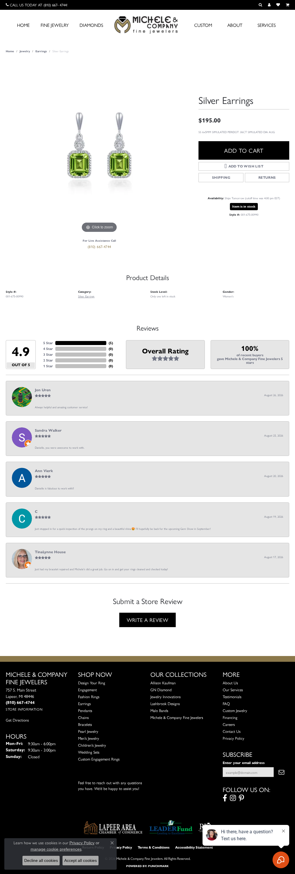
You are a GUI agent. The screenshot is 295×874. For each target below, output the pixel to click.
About (234, 25)
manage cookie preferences (56, 849)
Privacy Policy (233, 738)
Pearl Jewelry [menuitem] (88, 731)
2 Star (48, 360)
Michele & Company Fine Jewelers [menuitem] (176, 717)
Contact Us (232, 731)
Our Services (233, 689)
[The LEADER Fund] (171, 827)
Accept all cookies (80, 860)
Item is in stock (244, 206)
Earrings (41, 51)
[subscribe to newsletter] (281, 772)
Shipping (221, 177)
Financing (230, 717)
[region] (99, 147)
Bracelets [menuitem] (85, 724)
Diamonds (91, 25)
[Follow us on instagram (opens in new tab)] (233, 798)
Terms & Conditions (153, 847)
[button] (260, 5)
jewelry (25, 51)
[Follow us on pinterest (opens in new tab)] (241, 798)
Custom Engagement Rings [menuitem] (99, 759)
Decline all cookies (41, 860)
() (111, 343)
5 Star (48, 343)
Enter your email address (244, 763)
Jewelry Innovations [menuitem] (165, 696)
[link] (36, 5)
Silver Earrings (86, 296)
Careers (229, 724)
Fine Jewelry (55, 25)
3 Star (48, 354)
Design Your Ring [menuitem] (91, 682)
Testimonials (232, 696)
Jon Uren (43, 390)
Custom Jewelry (235, 710)
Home (23, 25)
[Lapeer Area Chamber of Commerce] (113, 827)
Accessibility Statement (194, 847)
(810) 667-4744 (99, 246)
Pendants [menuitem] (85, 710)
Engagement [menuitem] (87, 689)
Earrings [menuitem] (84, 703)
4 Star (48, 348)
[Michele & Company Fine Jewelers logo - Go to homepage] (147, 24)
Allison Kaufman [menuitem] (163, 682)
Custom (203, 25)
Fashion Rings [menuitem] (88, 696)
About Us (230, 682)
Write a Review (148, 619)
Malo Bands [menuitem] (159, 710)
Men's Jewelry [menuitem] (88, 738)
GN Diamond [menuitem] (161, 689)
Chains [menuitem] (83, 717)
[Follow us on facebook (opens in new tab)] (225, 798)
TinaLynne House (50, 552)
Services (267, 25)
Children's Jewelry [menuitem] (92, 745)
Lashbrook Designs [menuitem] (165, 703)
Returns (267, 177)
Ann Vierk (44, 471)
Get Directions (17, 720)
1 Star (48, 366)
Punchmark (158, 866)
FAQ (226, 703)
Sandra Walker (48, 430)
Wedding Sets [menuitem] (88, 752)
